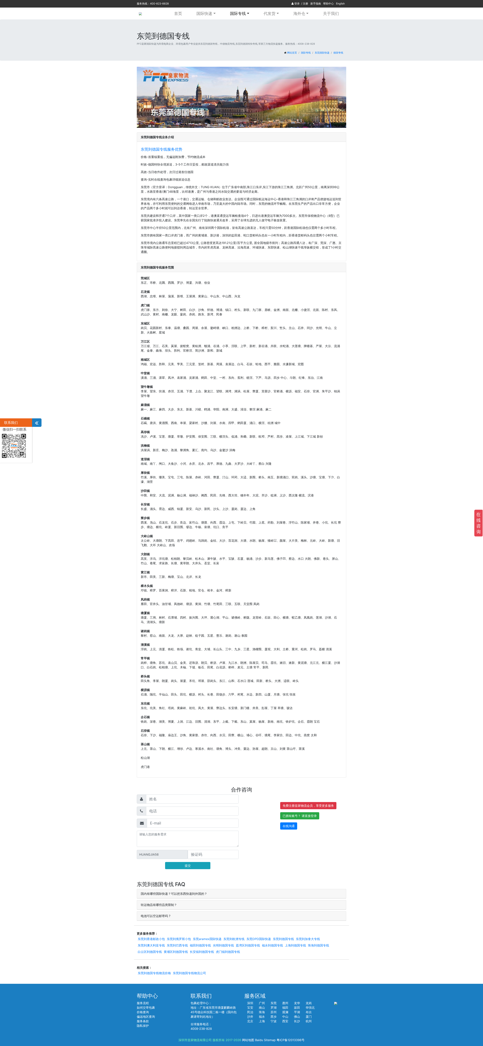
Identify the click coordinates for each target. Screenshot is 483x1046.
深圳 (250, 1003)
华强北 (310, 1007)
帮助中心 (328, 3)
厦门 (309, 1016)
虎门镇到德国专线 (228, 952)
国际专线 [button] (238, 13)
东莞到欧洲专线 (234, 939)
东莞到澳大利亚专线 (151, 945)
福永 (262, 1016)
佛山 (297, 1016)
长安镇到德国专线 (202, 952)
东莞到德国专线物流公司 (189, 973)
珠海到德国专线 (318, 945)
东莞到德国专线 (283, 939)
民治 (250, 1012)
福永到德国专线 (272, 945)
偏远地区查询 (146, 1016)
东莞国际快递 (322, 52)
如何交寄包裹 (146, 1007)
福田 (285, 1007)
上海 (262, 1021)
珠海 (262, 1012)
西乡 (274, 1016)
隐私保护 (143, 1026)
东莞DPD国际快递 (258, 939)
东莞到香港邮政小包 (151, 939)
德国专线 (338, 52)
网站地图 (248, 1040)
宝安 (250, 1007)
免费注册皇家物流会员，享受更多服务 (308, 806)
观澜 (285, 1012)
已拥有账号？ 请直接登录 (300, 816)
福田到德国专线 (200, 945)
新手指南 (315, 3)
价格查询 (143, 1012)
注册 (305, 3)
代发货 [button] (269, 13)
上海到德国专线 (295, 945)
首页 (178, 13)
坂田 (297, 1007)
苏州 (274, 1012)
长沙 (297, 1021)
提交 (188, 865)
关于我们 (331, 13)
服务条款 (143, 1021)
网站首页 (292, 52)
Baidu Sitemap (265, 1040)
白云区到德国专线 (150, 952)
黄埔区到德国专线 (176, 952)
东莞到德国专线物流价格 (154, 973)
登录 (297, 3)
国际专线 (306, 52)
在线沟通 (289, 826)
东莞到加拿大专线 (308, 939)
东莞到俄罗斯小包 (179, 939)
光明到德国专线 (223, 945)
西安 (285, 1021)
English (340, 3)
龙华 (297, 1003)
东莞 (274, 1003)
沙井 (250, 1016)
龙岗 (309, 1003)
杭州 (309, 1021)
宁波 (274, 1021)
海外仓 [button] (299, 13)
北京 (250, 1021)
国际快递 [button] (204, 13)
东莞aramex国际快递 (207, 939)
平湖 (297, 1012)
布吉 (309, 1012)
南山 (262, 1007)
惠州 (285, 1003)
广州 (262, 1003)
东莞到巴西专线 (177, 945)
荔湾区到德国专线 (248, 945)
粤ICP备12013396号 (291, 1040)
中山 (285, 1016)
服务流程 (143, 1003)
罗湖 (274, 1007)
